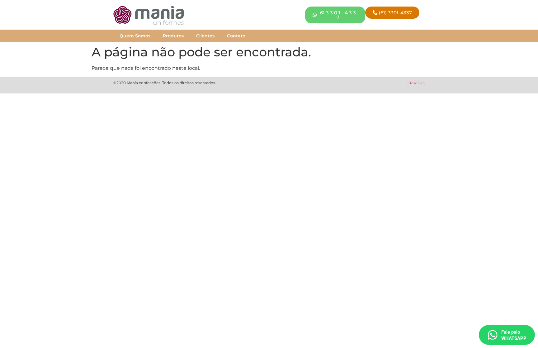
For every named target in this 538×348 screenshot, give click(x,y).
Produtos (173, 36)
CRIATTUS (416, 83)
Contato (236, 36)
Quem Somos (135, 36)
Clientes (205, 36)
